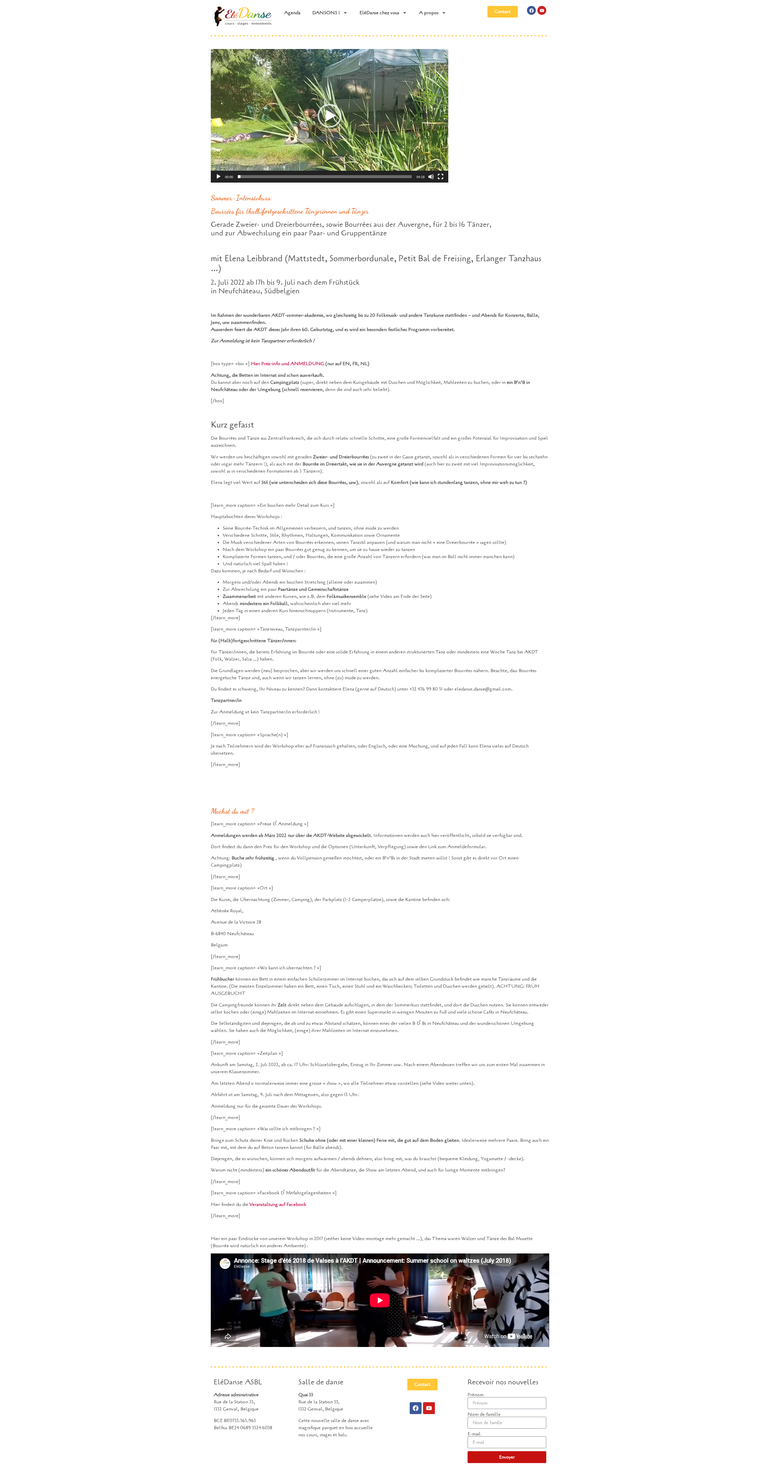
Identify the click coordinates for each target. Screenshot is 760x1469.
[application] (329, 116)
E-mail (474, 1434)
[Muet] (431, 177)
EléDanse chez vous (379, 13)
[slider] (325, 176)
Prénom (476, 1394)
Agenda (292, 13)
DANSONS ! (326, 13)
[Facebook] (531, 10)
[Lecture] (218, 177)
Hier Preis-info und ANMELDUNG (287, 363)
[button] (329, 116)
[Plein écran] (441, 177)
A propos (428, 13)
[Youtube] (541, 10)
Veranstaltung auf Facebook (277, 1204)
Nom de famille (484, 1414)
